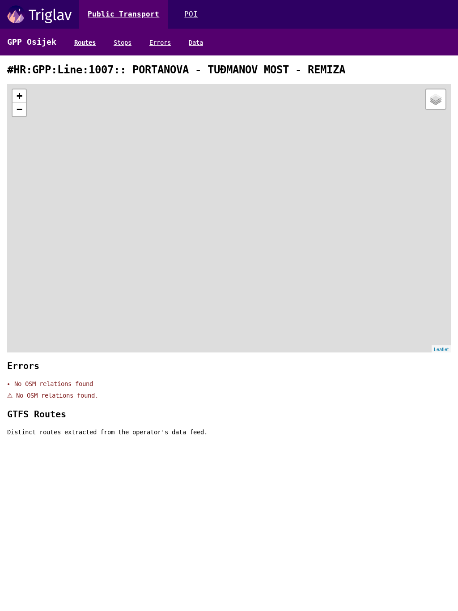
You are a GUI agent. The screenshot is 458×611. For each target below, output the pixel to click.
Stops (122, 42)
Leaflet (441, 348)
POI (191, 14)
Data (196, 42)
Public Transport (123, 14)
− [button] (19, 109)
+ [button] (19, 96)
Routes (85, 42)
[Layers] (435, 99)
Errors (160, 42)
